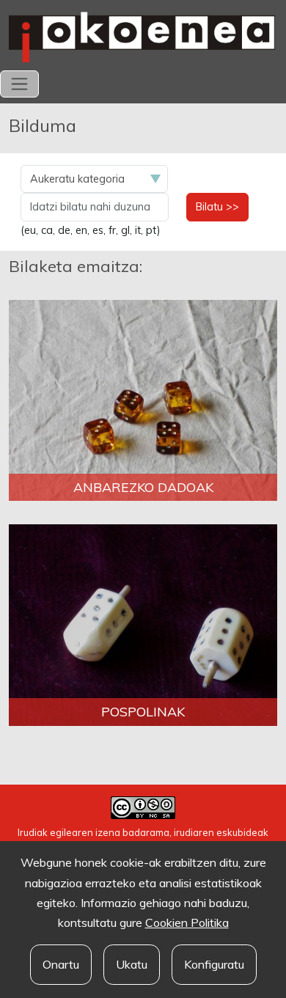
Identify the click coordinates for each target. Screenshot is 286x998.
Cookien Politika (187, 922)
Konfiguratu (214, 964)
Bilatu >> (217, 206)
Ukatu (131, 964)
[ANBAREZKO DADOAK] (143, 399)
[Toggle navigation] (19, 84)
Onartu (61, 964)
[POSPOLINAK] (143, 624)
